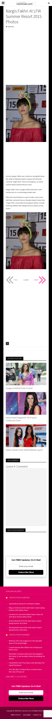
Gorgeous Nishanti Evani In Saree (19, 388)
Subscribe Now (26, 572)
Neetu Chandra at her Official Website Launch (24, 450)
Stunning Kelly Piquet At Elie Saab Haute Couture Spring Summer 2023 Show (25, 629)
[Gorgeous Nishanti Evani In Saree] (26, 374)
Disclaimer (26, 715)
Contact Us (37, 715)
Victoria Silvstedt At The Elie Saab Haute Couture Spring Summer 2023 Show (25, 622)
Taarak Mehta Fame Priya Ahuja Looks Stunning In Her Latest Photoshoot (27, 664)
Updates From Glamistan (19, 597)
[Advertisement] (26, 57)
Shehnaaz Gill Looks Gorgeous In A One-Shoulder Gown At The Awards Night (25, 642)
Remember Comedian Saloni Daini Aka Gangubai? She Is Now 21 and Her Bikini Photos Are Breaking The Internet (27, 656)
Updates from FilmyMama (19, 635)
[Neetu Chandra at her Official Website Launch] (26, 435)
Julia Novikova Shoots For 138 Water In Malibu (24, 604)
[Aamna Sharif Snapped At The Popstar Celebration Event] (26, 403)
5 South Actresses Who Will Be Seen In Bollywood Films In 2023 (25, 648)
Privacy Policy (16, 715)
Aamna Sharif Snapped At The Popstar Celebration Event (21, 419)
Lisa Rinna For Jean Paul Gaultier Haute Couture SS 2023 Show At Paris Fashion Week (26, 615)
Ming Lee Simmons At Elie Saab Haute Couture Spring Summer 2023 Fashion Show (27, 609)
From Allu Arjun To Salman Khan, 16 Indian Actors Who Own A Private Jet (25, 670)
